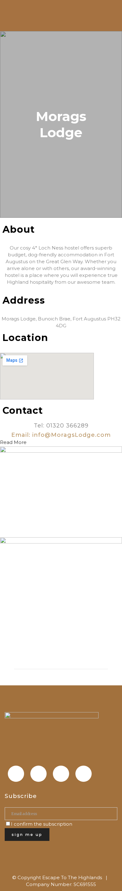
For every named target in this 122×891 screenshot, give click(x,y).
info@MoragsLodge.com (71, 435)
